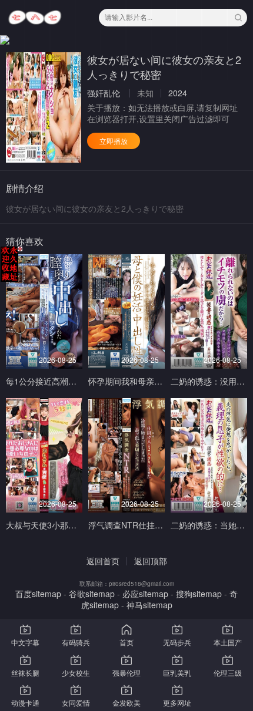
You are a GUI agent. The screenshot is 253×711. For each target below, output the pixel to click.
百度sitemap (38, 593)
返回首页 (102, 561)
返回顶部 (150, 561)
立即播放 (113, 141)
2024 (177, 93)
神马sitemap (149, 605)
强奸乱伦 (103, 93)
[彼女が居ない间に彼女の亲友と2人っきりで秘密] (43, 107)
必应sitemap (145, 593)
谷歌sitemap (92, 593)
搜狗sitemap (199, 593)
